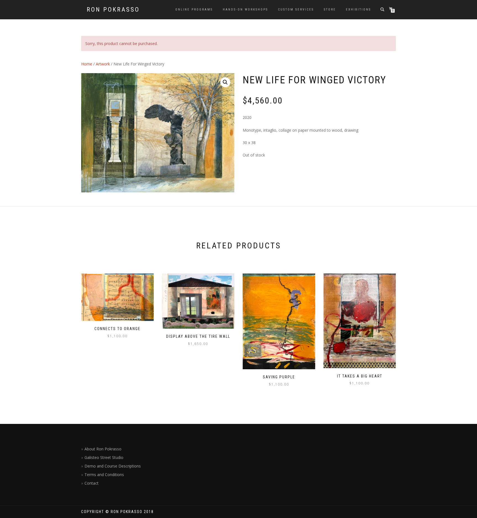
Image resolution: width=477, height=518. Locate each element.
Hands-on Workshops (245, 9)
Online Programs (194, 9)
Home (86, 64)
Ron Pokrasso (113, 9)
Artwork (103, 64)
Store (330, 9)
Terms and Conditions (104, 474)
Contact (91, 483)
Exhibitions (358, 9)
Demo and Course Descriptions (112, 466)
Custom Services (296, 9)
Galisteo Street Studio (103, 457)
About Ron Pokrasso (102, 448)
